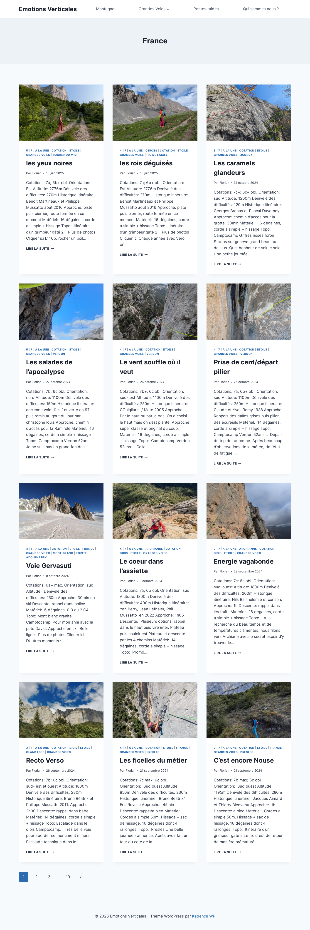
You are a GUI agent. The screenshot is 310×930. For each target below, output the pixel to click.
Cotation (59, 150)
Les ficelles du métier (153, 760)
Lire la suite (40, 248)
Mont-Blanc (63, 553)
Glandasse (35, 752)
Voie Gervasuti (49, 565)
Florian (37, 173)
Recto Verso (45, 760)
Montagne (105, 9)
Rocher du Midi (65, 155)
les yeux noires (49, 163)
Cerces (151, 150)
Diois (124, 553)
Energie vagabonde (244, 561)
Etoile (74, 150)
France (88, 548)
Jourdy (246, 155)
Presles (153, 752)
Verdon (59, 354)
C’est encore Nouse (244, 760)
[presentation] (61, 113)
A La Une (42, 150)
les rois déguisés (146, 163)
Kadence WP (203, 916)
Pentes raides (206, 9)
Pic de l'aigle (157, 155)
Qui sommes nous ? (261, 9)
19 (68, 877)
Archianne (154, 548)
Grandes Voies (38, 155)
